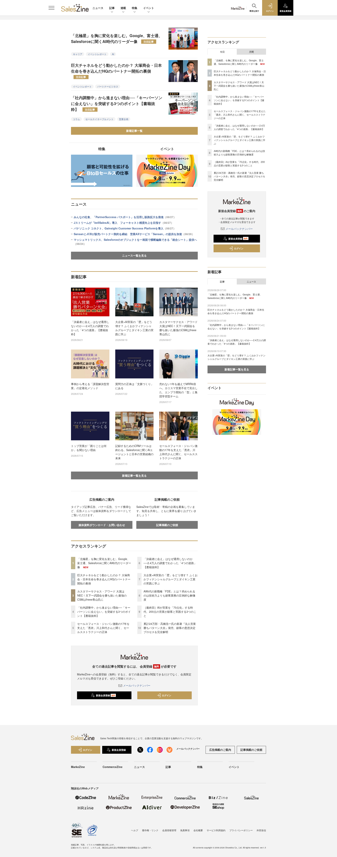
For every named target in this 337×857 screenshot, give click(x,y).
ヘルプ (134, 830)
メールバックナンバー (136, 685)
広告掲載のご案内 (220, 750)
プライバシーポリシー (241, 830)
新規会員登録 (105, 695)
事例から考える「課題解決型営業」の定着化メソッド (90, 386)
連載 (123, 8)
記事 (112, 8)
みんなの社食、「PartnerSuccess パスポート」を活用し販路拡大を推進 (125, 217)
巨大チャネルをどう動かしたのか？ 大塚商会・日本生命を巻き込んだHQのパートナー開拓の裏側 (116, 70)
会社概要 (198, 830)
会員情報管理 (169, 830)
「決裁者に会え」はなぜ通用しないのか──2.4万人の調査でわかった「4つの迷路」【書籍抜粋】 (90, 328)
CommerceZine (112, 767)
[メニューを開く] (51, 8)
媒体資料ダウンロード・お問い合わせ (102, 525)
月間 (251, 52)
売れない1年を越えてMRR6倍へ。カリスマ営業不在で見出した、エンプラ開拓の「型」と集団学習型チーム (178, 390)
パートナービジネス (107, 86)
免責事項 (185, 830)
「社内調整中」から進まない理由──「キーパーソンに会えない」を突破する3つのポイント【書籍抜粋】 (116, 103)
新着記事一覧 (134, 131)
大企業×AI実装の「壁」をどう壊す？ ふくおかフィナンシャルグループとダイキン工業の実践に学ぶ (134, 328)
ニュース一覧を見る (134, 255)
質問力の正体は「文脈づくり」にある (134, 386)
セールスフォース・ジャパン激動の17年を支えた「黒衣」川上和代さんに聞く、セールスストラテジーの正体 (178, 452)
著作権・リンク (150, 830)
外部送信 (261, 830)
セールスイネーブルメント (99, 119)
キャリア (77, 54)
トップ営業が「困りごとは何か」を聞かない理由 (88, 448)
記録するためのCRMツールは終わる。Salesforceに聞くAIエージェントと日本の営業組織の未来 (134, 452)
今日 (222, 52)
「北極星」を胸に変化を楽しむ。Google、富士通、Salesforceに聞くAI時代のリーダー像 (116, 38)
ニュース (97, 8)
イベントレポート (97, 54)
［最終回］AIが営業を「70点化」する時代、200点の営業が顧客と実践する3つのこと (170, 612)
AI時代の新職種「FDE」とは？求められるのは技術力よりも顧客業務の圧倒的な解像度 (169, 595)
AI (113, 54)
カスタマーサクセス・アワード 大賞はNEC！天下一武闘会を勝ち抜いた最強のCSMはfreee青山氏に (178, 328)
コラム (76, 119)
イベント (148, 8)
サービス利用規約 (216, 830)
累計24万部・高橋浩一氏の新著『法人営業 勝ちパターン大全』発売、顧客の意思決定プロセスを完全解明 (170, 628)
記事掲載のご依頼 (167, 525)
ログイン (166, 695)
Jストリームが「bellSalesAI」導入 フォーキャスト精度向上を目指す (124, 223)
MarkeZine (78, 767)
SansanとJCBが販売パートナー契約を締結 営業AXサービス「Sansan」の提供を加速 (134, 234)
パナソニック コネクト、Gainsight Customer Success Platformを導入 (125, 228)
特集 (134, 8)
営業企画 (123, 119)
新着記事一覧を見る (134, 475)
